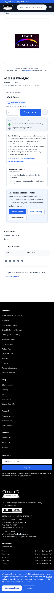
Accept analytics (12, 588)
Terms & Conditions (10, 368)
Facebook (6, 442)
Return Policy (7, 349)
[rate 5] (22, 260)
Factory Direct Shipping (16, 162)
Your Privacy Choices (10, 373)
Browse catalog (36, 211)
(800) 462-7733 (24, 2)
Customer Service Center (12, 316)
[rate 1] (6, 260)
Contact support (17, 211)
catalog (22, 475)
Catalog (5, 389)
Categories (6, 399)
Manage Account (8, 416)
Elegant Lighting (11, 82)
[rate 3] (14, 260)
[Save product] (45, 112)
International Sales (28, 158)
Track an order (8, 425)
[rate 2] (10, 260)
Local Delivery (7, 344)
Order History (7, 421)
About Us (5, 320)
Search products (17, 217)
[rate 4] (18, 260)
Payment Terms (8, 354)
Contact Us (6, 437)
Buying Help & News (10, 404)
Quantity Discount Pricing (12, 330)
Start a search (7, 385)
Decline (28, 588)
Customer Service (14, 158)
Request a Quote (8, 339)
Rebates (5, 358)
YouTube (5, 447)
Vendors (5, 394)
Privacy (5, 363)
